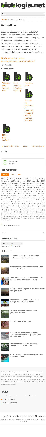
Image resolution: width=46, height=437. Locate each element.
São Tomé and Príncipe (10, 216)
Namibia (14, 200)
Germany (5, 181)
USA (4, 178)
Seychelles (23, 198)
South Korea (41, 214)
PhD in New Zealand (5, 137)
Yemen (43, 218)
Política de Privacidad (9, 403)
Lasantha (29, 419)
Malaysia (12, 202)
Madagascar (5, 200)
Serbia (34, 214)
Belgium (27, 191)
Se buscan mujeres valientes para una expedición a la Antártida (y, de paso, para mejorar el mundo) (25, 335)
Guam (25, 212)
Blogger (42, 416)
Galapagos (38, 196)
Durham (42, 216)
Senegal (12, 198)
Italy (39, 187)
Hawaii (38, 193)
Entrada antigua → (38, 146)
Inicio (25, 146)
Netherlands (5, 189)
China (19, 193)
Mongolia (21, 214)
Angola (5, 214)
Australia (35, 181)
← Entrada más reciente (10, 146)
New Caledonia (6, 204)
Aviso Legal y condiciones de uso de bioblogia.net (19, 396)
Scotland (9, 193)
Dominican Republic (35, 206)
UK (35, 178)
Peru (43, 191)
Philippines (22, 206)
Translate (17, 246)
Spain (20, 178)
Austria (3, 185)
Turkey (20, 210)
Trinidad (29, 202)
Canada (4, 183)
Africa (19, 187)
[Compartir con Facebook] (10, 65)
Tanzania (21, 202)
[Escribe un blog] (6, 65)
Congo (40, 200)
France (28, 183)
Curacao (35, 216)
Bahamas (29, 210)
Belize (35, 204)
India (40, 198)
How (12, 175)
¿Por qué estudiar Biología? (20, 322)
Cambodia (4, 212)
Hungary (4, 202)
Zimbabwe (6, 220)
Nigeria (28, 214)
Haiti (11, 218)
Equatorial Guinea (7, 208)
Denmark (18, 189)
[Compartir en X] (8, 65)
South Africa (27, 185)
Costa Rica (14, 185)
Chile (32, 198)
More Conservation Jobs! (11, 225)
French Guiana (15, 212)
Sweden (16, 183)
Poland (17, 191)
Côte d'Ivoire (13, 214)
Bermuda (39, 210)
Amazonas (23, 200)
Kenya (14, 196)
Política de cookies (8, 399)
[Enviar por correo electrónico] (3, 65)
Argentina (32, 200)
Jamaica (25, 218)
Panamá (39, 189)
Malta (31, 218)
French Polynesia (21, 208)
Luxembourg (38, 202)
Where (5, 175)
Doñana (42, 204)
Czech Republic (7, 187)
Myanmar (42, 212)
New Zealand (6, 191)
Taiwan (20, 216)
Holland (12, 210)
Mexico (28, 193)
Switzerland (20, 181)
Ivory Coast (18, 218)
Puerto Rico (18, 204)
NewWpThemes (11, 419)
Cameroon (33, 208)
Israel (3, 198)
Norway (30, 187)
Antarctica (4, 196)
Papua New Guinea (10, 206)
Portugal (39, 183)
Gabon (30, 196)
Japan (22, 196)
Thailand (27, 204)
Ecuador (28, 189)
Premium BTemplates (39, 419)
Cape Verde (28, 216)
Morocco (33, 212)
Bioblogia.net (22, 416)
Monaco (37, 218)
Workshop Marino (8, 24)
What (19, 175)
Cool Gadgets (23, 421)
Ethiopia (5, 218)
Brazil (35, 191)
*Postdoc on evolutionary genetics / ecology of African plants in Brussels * (29, 110)
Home (4, 20)
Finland (38, 185)
